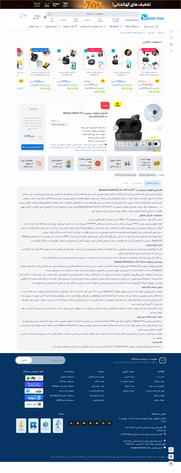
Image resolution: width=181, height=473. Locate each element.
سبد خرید (21, 15)
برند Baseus (55, 121)
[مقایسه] (171, 44)
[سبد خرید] (171, 463)
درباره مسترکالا (159, 381)
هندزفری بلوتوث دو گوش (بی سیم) (131, 33)
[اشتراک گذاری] (171, 51)
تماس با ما (160, 376)
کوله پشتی (52, 20)
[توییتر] (90, 423)
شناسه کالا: (58, 124)
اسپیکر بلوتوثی (75, 20)
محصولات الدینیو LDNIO (65, 400)
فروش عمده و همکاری (96, 376)
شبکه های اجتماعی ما (96, 390)
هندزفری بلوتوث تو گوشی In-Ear (125, 175)
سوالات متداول (159, 400)
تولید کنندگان (99, 381)
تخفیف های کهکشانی (116, 20)
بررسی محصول (152, 183)
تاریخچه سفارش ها (127, 381)
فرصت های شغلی (98, 386)
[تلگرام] (71, 423)
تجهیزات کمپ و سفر (66, 390)
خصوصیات (137, 183)
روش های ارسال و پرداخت (154, 390)
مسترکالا (161, 33)
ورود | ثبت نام (36, 17)
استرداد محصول (128, 390)
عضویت (23, 360)
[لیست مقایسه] (171, 449)
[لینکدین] (77, 423)
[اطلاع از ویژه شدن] (171, 38)
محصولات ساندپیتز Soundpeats (62, 395)
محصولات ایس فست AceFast (63, 386)
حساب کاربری (129, 376)
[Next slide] (116, 128)
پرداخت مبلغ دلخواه (97, 395)
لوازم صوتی (150, 33)
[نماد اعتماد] (58, 425)
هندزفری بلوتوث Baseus (147, 175)
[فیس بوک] (109, 423)
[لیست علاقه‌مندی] (171, 456)
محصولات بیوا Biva (67, 381)
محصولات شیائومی (67, 376)
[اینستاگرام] (103, 423)
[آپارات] (97, 423)
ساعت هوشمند (99, 20)
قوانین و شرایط (159, 395)
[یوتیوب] (84, 423)
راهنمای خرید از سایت (156, 386)
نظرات (125, 183)
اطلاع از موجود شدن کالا (31, 147)
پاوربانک (63, 20)
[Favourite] (171, 31)
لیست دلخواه (129, 386)
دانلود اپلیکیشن (98, 400)
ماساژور (87, 20)
